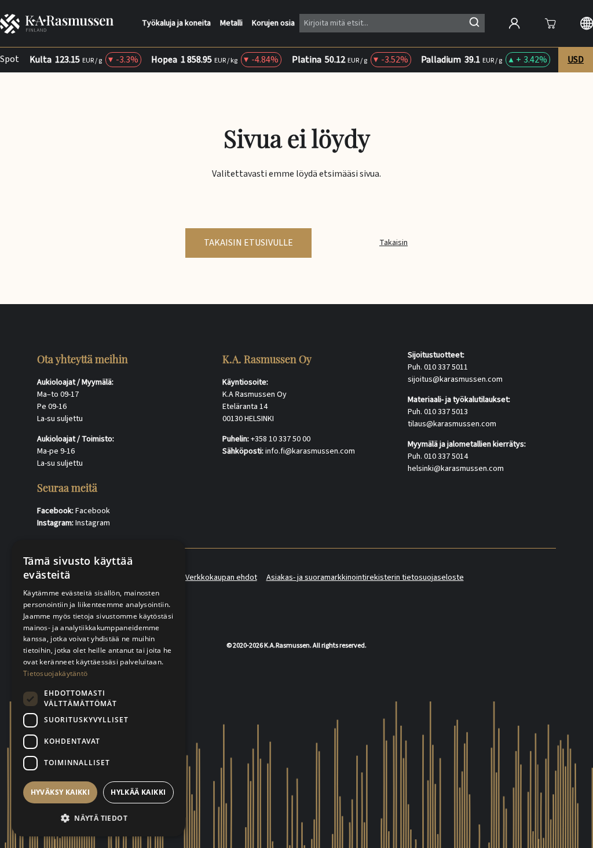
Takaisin (393, 242)
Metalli (231, 23)
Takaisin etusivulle (248, 242)
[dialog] (98, 688)
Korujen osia (273, 23)
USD (576, 59)
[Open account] (514, 23)
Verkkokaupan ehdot (221, 577)
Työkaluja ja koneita (176, 23)
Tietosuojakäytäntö (55, 673)
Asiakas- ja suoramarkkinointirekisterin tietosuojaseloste (365, 577)
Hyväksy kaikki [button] (60, 792)
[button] (98, 818)
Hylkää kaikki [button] (138, 792)
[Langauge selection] (586, 23)
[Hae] (474, 22)
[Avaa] (550, 23)
